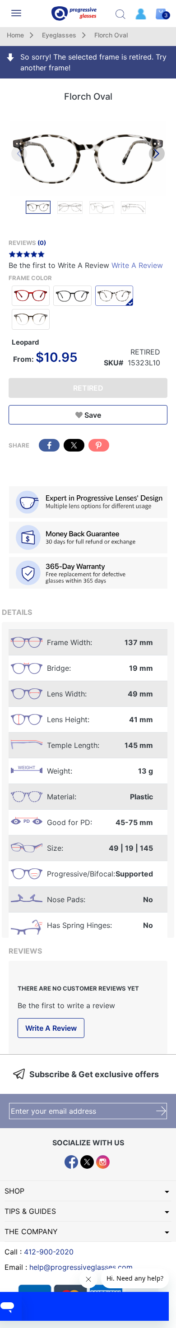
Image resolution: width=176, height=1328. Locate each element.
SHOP (14, 1190)
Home (15, 35)
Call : (39, 1251)
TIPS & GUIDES (30, 1211)
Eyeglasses (59, 35)
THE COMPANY (31, 1231)
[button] (157, 153)
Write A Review (137, 265)
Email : (69, 1267)
